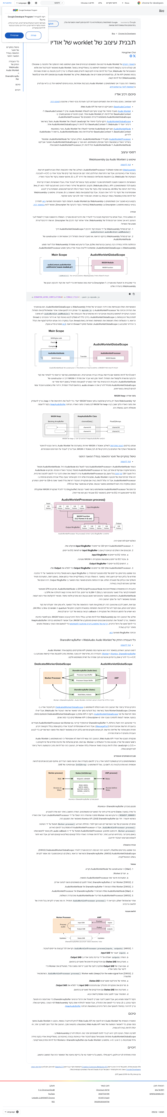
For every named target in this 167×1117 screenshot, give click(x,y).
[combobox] (52, 3)
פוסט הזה (54, 101)
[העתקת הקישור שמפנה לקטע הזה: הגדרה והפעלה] (120, 845)
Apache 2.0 (59, 1067)
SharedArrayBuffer (127, 654)
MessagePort (102, 726)
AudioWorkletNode (122, 129)
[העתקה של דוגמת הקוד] (134, 294)
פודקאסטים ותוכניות (101, 1102)
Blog (161, 10)
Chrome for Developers (127, 34)
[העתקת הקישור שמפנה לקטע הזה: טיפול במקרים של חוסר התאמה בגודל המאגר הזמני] (76, 456)
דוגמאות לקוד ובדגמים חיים (122, 87)
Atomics (114, 654)
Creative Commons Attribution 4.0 (94, 1067)
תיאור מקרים (111, 3)
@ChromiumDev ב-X (46, 1090)
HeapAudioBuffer (58, 404)
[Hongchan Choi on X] (134, 57)
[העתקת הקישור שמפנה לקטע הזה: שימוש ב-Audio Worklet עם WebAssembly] (86, 159)
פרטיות (154, 1112)
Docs (127, 3)
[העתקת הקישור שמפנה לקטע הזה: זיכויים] (125, 1047)
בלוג (100, 3)
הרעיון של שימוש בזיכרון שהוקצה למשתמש (89, 624)
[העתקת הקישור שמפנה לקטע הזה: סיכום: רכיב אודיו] (112, 94)
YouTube (51, 1094)
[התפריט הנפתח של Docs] (122, 2)
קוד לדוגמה (126, 165)
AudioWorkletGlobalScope (119, 121)
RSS (53, 1102)
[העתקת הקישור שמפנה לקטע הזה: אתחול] (128, 864)
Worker (105, 654)
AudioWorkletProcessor (120, 139)
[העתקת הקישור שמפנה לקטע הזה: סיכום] (125, 1013)
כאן (44, 201)
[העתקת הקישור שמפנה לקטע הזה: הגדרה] (127, 211)
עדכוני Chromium (102, 1090)
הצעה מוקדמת (116, 445)
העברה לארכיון (104, 1098)
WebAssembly (129, 170)
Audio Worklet (124, 111)
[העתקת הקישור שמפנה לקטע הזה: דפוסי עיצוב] (118, 152)
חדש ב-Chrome (87, 3)
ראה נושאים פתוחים (157, 1094)
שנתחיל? (14, 35)
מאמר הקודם (128, 64)
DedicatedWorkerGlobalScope (69, 707)
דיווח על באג (159, 1090)
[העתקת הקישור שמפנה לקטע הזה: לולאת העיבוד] (122, 911)
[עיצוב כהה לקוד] (130, 294)
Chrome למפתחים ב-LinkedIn (43, 1098)
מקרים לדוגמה (103, 1094)
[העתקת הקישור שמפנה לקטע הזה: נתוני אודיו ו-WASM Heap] (111, 395)
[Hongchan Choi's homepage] (131, 57)
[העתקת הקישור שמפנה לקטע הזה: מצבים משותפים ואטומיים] (111, 756)
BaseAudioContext (122, 107)
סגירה (33, 35)
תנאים (161, 1112)
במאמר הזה (38, 205)
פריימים (118, 473)
